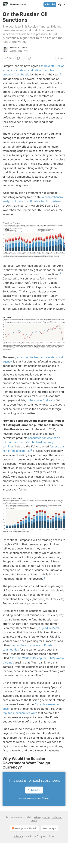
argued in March (49, 628)
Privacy (37, 817)
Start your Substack (26, 828)
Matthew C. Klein (18, 48)
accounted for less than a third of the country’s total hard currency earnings (32, 442)
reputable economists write (20, 713)
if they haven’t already (41, 400)
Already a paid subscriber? (34, 798)
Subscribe (50, 4)
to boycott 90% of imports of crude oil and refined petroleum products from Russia (33, 70)
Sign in (61, 4)
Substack (18, 836)
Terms (46, 817)
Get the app (49, 828)
